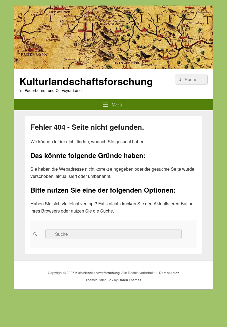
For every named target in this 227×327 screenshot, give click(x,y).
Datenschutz (169, 272)
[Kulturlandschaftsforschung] (113, 67)
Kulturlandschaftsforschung (86, 81)
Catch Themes (129, 279)
